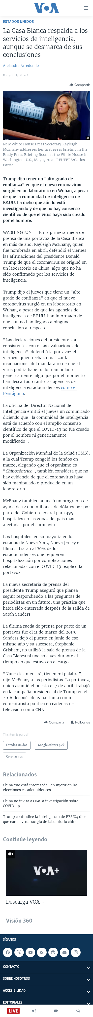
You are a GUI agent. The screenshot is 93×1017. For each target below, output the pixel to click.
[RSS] (41, 952)
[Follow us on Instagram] (75, 952)
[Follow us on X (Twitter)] (19, 952)
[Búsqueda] (78, 1011)
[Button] (79, 85)
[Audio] (34, 1011)
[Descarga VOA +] (46, 873)
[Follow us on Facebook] (7, 952)
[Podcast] (53, 952)
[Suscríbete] (64, 952)
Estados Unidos (18, 22)
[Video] (56, 1011)
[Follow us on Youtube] (30, 952)
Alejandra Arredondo (21, 65)
